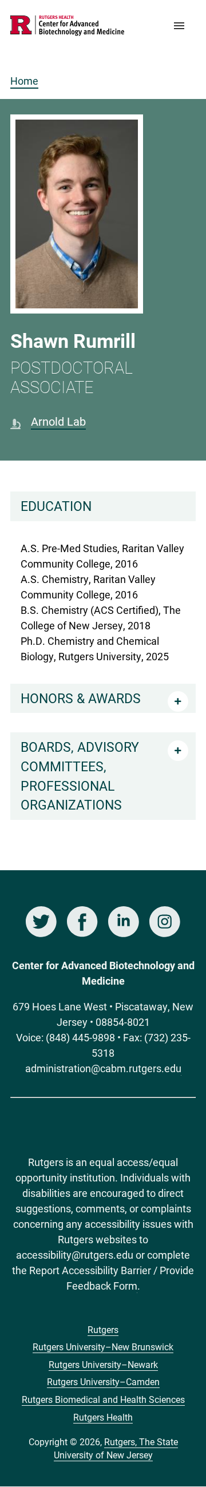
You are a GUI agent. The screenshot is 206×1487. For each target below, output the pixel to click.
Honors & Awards (81, 698)
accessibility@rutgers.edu (74, 1255)
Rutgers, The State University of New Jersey (116, 1448)
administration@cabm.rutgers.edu (103, 1068)
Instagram (164, 921)
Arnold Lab (58, 421)
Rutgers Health (103, 1417)
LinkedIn (123, 921)
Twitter (41, 921)
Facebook (82, 921)
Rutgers (103, 1329)
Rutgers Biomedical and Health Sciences (103, 1399)
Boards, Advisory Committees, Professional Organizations (80, 775)
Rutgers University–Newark (103, 1364)
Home (24, 81)
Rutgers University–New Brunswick (103, 1347)
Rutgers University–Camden (103, 1381)
